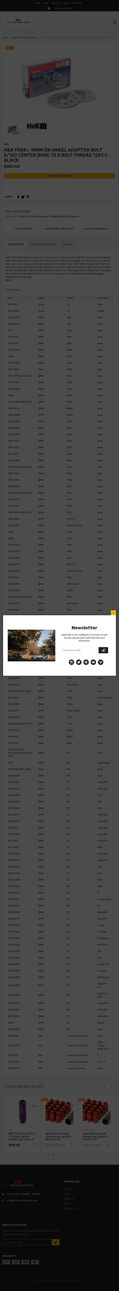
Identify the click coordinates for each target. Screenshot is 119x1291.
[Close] (113, 612)
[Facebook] (65, 662)
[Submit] (103, 650)
